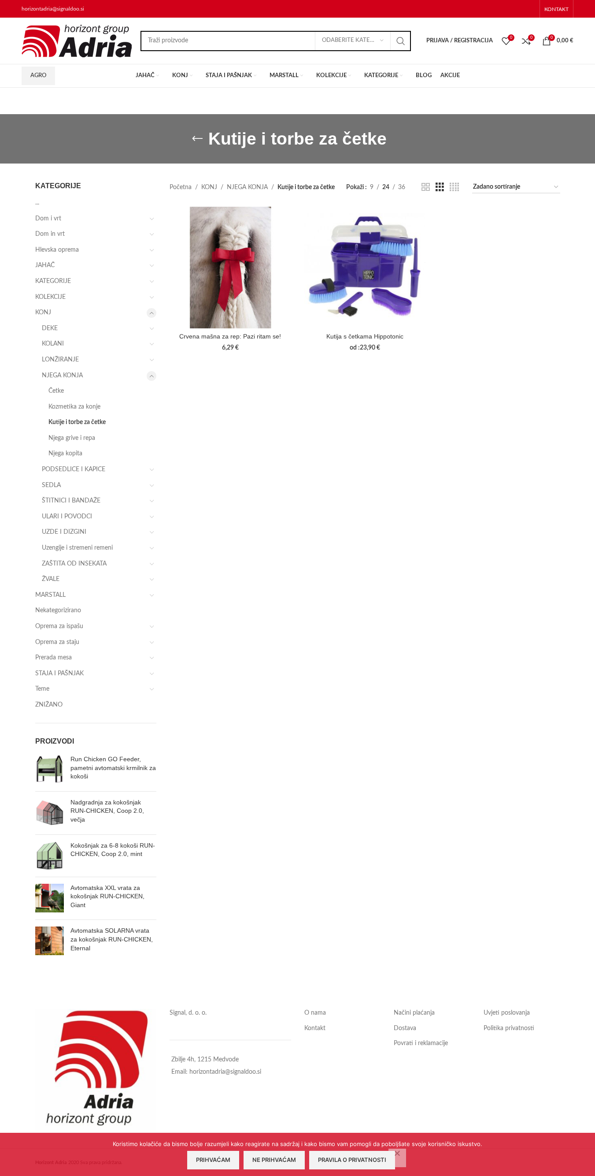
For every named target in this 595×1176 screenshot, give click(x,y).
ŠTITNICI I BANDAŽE (71, 501)
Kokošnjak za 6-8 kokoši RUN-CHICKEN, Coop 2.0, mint (112, 850)
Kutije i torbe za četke (77, 422)
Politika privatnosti (509, 1028)
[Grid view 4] (454, 187)
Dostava (405, 1028)
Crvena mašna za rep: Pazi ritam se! (230, 336)
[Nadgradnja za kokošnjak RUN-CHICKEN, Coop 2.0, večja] (49, 813)
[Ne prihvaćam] (397, 1158)
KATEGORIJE (53, 281)
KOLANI (53, 344)
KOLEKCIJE (50, 297)
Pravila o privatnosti (352, 1159)
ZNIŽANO (49, 705)
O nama (315, 1013)
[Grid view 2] (425, 187)
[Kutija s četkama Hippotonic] (365, 267)
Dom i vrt (48, 219)
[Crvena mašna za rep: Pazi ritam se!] (230, 267)
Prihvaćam (213, 1159)
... (37, 203)
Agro (38, 75)
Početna (181, 187)
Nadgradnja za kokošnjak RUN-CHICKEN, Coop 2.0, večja (107, 811)
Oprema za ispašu (59, 626)
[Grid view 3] (440, 187)
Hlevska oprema (57, 250)
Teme (42, 689)
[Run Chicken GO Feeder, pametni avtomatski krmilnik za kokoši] (49, 770)
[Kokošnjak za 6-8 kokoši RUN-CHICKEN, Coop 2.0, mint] (49, 855)
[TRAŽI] (401, 41)
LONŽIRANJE (60, 360)
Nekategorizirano (58, 610)
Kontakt (314, 1028)
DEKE (50, 328)
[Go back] (197, 139)
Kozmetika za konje (74, 407)
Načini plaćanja (414, 1013)
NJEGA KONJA (62, 375)
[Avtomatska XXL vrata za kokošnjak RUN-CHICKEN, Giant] (49, 898)
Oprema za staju (57, 642)
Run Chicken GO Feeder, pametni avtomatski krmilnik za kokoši (113, 767)
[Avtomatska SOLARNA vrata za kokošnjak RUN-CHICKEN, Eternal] (49, 941)
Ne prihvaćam (274, 1159)
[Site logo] (77, 40)
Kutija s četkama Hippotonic (364, 336)
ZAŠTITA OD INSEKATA (74, 564)
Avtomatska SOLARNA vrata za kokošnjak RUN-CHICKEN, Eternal (111, 939)
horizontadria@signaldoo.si (53, 8)
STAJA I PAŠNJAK (59, 673)
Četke (56, 391)
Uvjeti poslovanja (507, 1013)
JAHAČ (45, 265)
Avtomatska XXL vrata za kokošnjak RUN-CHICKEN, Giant (107, 896)
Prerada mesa (53, 658)
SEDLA (51, 485)
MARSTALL (50, 595)
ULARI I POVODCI (67, 517)
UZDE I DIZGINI (64, 532)
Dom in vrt (50, 234)
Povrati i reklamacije (421, 1043)
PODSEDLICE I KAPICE (73, 469)
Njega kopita (65, 453)
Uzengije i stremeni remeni (77, 548)
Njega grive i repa (71, 438)
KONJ (43, 312)
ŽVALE (50, 579)
